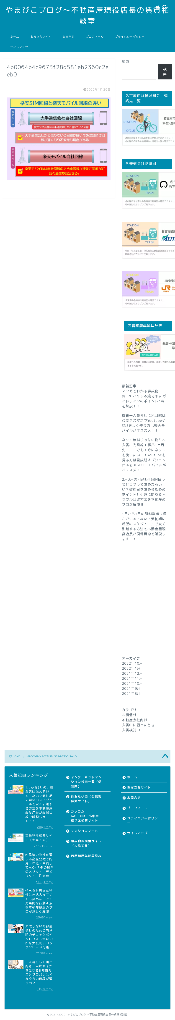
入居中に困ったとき (138, 725)
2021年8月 (131, 693)
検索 (125, 61)
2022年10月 (132, 663)
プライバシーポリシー (130, 36)
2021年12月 (132, 673)
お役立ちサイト (41, 36)
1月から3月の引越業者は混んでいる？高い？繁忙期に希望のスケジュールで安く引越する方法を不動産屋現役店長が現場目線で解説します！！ (144, 526)
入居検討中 (131, 730)
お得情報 (129, 715)
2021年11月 (132, 678)
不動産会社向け (134, 720)
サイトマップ (19, 47)
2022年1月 (131, 668)
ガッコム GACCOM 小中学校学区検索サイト (85, 816)
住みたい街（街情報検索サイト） (86, 798)
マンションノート (84, 831)
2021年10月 (132, 683)
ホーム (14, 36)
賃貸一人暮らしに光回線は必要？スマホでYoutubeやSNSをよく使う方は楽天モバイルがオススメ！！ (144, 423)
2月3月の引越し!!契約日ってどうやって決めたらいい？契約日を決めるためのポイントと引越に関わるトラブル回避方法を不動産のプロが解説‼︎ (144, 492)
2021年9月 (131, 688)
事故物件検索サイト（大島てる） (86, 843)
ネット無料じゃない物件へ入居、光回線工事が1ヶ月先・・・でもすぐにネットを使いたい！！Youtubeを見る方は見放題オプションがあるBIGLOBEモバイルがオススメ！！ (144, 455)
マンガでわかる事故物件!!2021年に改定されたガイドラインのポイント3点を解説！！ (144, 399)
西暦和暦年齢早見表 (86, 856)
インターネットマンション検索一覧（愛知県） (86, 781)
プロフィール (95, 36)
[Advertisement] (147, 590)
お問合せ (69, 36)
